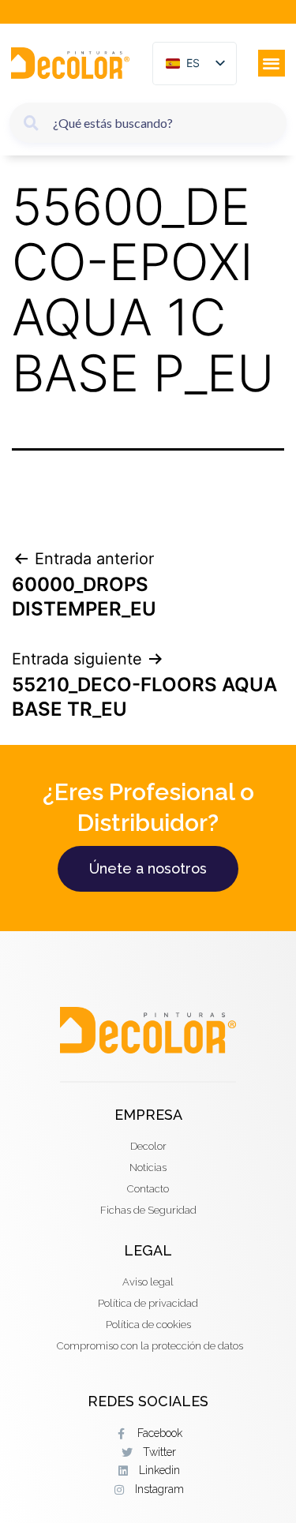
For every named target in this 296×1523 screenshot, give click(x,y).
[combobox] (148, 123)
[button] (272, 63)
